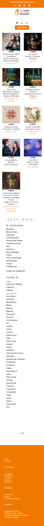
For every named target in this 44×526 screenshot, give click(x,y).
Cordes (9, 326)
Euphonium (11, 335)
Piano (8, 374)
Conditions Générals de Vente (16, 515)
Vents (8, 398)
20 (31, 220)
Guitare (9, 344)
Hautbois (10, 350)
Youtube (7, 478)
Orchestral (10, 362)
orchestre (10, 365)
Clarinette (10, 314)
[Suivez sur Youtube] (20, 5)
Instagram (8, 474)
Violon (9, 401)
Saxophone (11, 383)
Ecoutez (7, 480)
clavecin (9, 317)
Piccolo (9, 380)
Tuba (8, 395)
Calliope (9, 290)
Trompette (11, 392)
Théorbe (10, 386)
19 (27, 220)
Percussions (11, 371)
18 (23, 220)
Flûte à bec (11, 341)
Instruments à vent (14, 353)
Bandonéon (11, 302)
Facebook (8, 476)
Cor (7, 323)
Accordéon (11, 296)
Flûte (8, 338)
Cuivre (9, 329)
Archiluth (10, 299)
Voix (8, 407)
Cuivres (9, 332)
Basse (8, 305)
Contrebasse (11, 320)
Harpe (9, 347)
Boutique (22, 27)
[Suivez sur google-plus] (29, 5)
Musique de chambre (15, 359)
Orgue (9, 368)
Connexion (8, 494)
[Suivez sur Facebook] (15, 5)
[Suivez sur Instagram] (24, 5)
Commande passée (12, 499)
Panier (7, 496)
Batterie (9, 311)
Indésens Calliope (14, 284)
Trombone (11, 389)
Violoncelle (11, 404)
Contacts (8, 482)
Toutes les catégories (15, 271)
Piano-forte (11, 377)
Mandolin (10, 356)
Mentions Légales (11, 517)
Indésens (10, 287)
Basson (9, 308)
